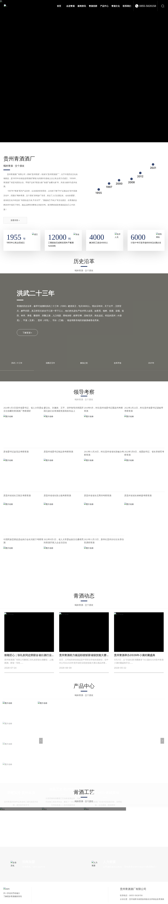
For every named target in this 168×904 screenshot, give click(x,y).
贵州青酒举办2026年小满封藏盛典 (134, 672)
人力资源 (109, 887)
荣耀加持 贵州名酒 (21, 818)
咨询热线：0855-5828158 (33, 892)
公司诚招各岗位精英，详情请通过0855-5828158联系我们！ (130, 892)
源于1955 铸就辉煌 (105, 818)
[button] (162, 766)
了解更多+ (27, 341)
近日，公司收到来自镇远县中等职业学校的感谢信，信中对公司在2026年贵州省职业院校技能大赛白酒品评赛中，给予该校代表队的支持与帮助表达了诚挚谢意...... (83, 679)
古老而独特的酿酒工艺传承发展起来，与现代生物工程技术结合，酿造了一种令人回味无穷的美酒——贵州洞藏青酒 (63, 826)
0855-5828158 (147, 5)
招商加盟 (28, 887)
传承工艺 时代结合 (63, 815)
